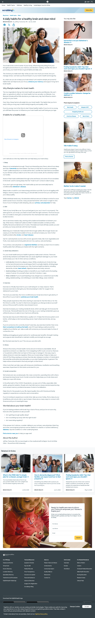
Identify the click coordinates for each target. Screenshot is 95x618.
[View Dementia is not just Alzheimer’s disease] (78, 30)
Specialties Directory (8, 574)
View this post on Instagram (11, 139)
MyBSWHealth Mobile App (9, 580)
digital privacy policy (41, 614)
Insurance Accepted (29, 574)
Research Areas (81, 577)
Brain (19, 15)
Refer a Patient (81, 562)
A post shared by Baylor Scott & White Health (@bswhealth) (23, 153)
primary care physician (42, 203)
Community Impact (49, 568)
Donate (66, 565)
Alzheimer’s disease (19, 187)
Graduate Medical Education (84, 568)
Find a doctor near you (10, 433)
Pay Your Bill (27, 565)
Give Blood (66, 568)
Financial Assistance (29, 577)
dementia (13, 168)
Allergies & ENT (85, 107)
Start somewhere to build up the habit (15, 327)
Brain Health (70, 107)
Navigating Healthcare (78, 111)
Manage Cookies (75, 606)
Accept (87, 606)
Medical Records (28, 568)
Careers (79, 565)
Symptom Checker (29, 562)
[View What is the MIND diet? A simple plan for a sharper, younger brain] (16, 463)
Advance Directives (29, 580)
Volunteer (66, 562)
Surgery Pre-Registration (30, 583)
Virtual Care (6, 565)
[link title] (47, 1)
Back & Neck (86, 116)
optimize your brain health (29, 297)
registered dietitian (31, 245)
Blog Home (5, 15)
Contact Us (47, 577)
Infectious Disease (71, 116)
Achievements (48, 565)
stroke (19, 235)
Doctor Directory (7, 568)
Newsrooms (47, 574)
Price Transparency (29, 571)
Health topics (13, 15)
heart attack (22, 268)
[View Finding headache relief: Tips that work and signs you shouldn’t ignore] (78, 56)
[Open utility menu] (3, 1)
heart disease (28, 235)
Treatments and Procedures (10, 577)
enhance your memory (35, 82)
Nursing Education (82, 574)
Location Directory (8, 571)
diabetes (6, 429)
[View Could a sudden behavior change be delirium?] (78, 82)
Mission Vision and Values (50, 562)
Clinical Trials (80, 580)
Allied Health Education (83, 571)
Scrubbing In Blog (28, 586)
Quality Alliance (48, 571)
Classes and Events (8, 562)
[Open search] (92, 1)
